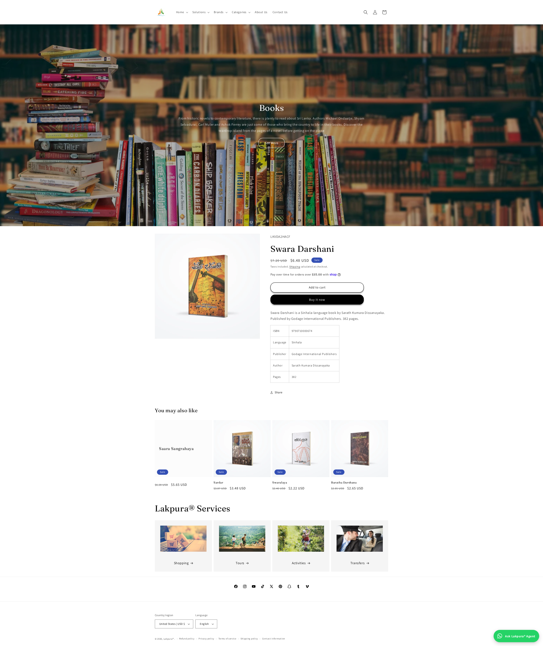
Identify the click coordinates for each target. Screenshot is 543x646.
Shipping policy (249, 638)
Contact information (273, 638)
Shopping (181, 563)
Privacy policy (206, 638)
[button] (182, 12)
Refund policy (186, 638)
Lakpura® (169, 638)
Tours (240, 563)
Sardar (218, 482)
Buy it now (317, 300)
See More (271, 143)
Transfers (357, 563)
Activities (299, 563)
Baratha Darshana (344, 482)
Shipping (294, 266)
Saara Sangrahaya (176, 448)
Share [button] (279, 392)
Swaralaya (279, 482)
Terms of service (227, 638)
